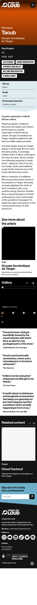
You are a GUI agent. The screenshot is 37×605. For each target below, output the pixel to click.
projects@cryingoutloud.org (20, 529)
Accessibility (6, 549)
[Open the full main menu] (32, 5)
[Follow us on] (4, 537)
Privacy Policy (7, 547)
